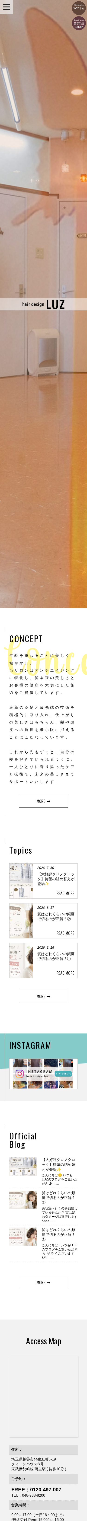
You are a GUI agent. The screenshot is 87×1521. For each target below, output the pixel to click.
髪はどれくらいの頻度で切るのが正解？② (58, 1198)
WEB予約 (79, 7)
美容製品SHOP (79, 23)
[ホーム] (43, 308)
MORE (41, 801)
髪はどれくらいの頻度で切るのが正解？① (58, 1234)
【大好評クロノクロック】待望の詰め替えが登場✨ (58, 1164)
